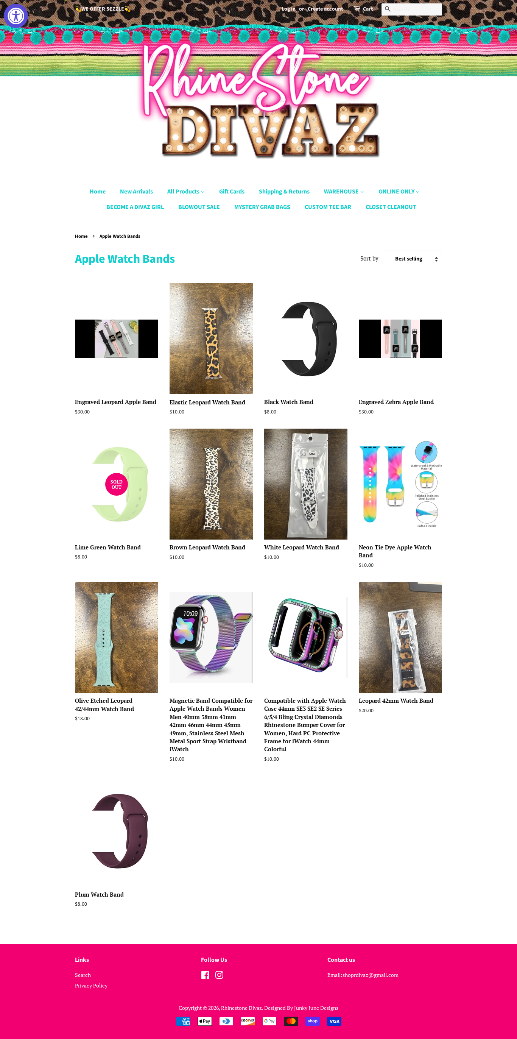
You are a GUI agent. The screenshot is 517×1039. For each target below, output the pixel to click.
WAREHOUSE (342, 191)
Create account (325, 9)
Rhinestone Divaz (241, 1007)
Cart (368, 9)
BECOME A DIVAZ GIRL (135, 207)
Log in (289, 9)
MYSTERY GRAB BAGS (262, 207)
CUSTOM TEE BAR (328, 207)
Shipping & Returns (284, 191)
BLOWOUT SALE (199, 207)
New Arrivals (136, 191)
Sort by (369, 258)
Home (98, 191)
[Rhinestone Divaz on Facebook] (205, 976)
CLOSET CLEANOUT (391, 207)
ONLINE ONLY (397, 191)
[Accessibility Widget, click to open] (16, 16)
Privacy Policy (91, 985)
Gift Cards (231, 191)
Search (83, 974)
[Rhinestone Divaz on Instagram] (219, 976)
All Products (184, 191)
